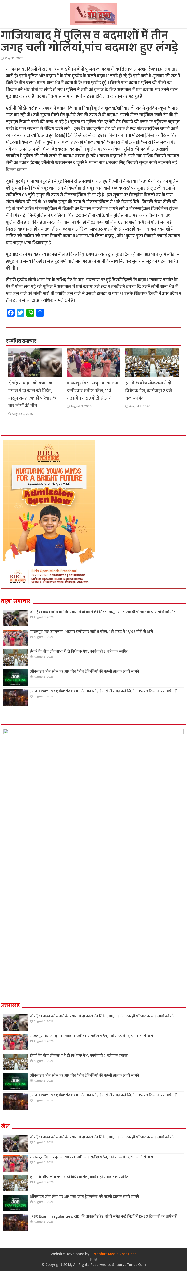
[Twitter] (96, 1259)
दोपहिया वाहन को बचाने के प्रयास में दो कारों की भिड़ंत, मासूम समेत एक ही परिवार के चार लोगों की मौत (32, 394)
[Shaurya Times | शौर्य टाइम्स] (93, 13)
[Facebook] (90, 1259)
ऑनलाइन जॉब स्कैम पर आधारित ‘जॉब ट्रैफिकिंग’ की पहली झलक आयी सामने (84, 671)
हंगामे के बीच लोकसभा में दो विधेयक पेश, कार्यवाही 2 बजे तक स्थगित (148, 390)
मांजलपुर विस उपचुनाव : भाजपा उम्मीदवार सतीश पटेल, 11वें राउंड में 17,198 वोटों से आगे (92, 390)
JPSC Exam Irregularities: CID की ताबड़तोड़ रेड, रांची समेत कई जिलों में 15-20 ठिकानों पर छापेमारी (103, 691)
